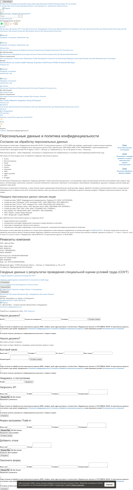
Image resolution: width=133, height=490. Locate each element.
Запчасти (33, 54)
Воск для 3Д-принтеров (105, 29)
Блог (55, 6)
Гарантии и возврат (19, 289)
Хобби (35, 58)
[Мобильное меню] (2, 10)
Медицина (70, 58)
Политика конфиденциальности (11, 307)
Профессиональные (27, 50)
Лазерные (42, 88)
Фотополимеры (48, 54)
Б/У (61, 50)
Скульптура (78, 58)
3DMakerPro (13, 100)
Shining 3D (30, 100)
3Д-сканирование (22, 6)
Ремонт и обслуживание (34, 289)
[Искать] (21, 16)
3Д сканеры (13, 294)
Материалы (4, 105)
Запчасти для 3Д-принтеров (44, 31)
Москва (2, 4)
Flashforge (30, 62)
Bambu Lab (11, 62)
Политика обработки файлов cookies (124, 172)
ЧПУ (1, 115)
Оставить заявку (94, 319)
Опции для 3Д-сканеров (26, 31)
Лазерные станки (6, 117)
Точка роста (31, 284)
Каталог (2, 27)
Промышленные (14, 50)
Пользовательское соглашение (125, 149)
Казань (29, 4)
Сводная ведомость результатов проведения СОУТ (18, 276)
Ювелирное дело (102, 58)
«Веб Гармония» (29, 311)
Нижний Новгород (54, 4)
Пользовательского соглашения (113, 329)
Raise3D (64, 62)
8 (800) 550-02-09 (6, 19)
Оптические (34, 88)
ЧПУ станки (22, 29)
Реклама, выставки (89, 58)
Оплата (13, 6)
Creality (17, 62)
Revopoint (37, 100)
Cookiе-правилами (77, 485)
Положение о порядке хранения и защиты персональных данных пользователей (125, 160)
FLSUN (44, 62)
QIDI (68, 62)
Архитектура (62, 58)
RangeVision (22, 100)
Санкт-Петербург (11, 4)
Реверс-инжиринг (24, 96)
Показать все (4, 65)
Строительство (53, 58)
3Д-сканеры (13, 29)
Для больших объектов (38, 96)
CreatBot (23, 62)
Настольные (4, 50)
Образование (28, 58)
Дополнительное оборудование (37, 29)
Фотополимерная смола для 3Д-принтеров (82, 29)
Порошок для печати (72, 107)
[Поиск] (6, 24)
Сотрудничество (10, 284)
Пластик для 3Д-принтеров (57, 29)
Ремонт (31, 6)
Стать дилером (39, 6)
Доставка (7, 6)
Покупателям (5, 287)
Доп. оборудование (32, 294)
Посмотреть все (67, 50)
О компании (5, 282)
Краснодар (36, 4)
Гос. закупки (49, 6)
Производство (43, 58)
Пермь (63, 4)
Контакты (64, 6)
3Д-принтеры (4, 29)
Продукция (4, 292)
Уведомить (29, 382)
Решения (51, 294)
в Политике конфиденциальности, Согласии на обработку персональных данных (55, 329)
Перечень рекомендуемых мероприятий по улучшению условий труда (24, 280)
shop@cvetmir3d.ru (96, 230)
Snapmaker (38, 62)
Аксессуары (26, 54)
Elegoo (72, 62)
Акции (59, 6)
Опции (10, 92)
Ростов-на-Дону (71, 4)
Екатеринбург (22, 4)
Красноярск (44, 4)
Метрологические (24, 88)
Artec (2, 100)
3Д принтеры (4, 294)
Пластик (40, 54)
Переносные (13, 88)
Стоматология (18, 58)
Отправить (4, 416)
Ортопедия (112, 58)
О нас (2, 6)
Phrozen (49, 62)
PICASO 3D (57, 62)
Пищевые (48, 50)
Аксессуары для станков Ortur (22, 117)
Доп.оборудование (6, 111)
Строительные (39, 50)
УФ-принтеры (4, 113)
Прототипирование (6, 58)
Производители (21, 284)
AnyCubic (3, 62)
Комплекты (57, 31)
